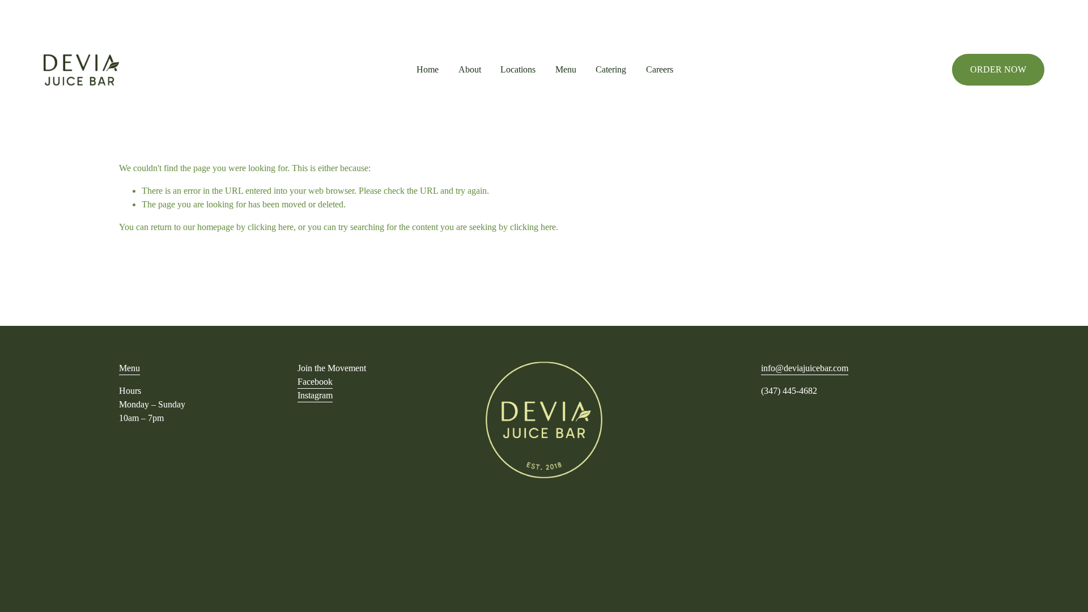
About (469, 69)
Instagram (315, 395)
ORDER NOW (998, 69)
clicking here (271, 227)
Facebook (315, 381)
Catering (611, 69)
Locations (518, 69)
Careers (659, 69)
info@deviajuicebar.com (804, 368)
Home (427, 69)
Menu (565, 69)
